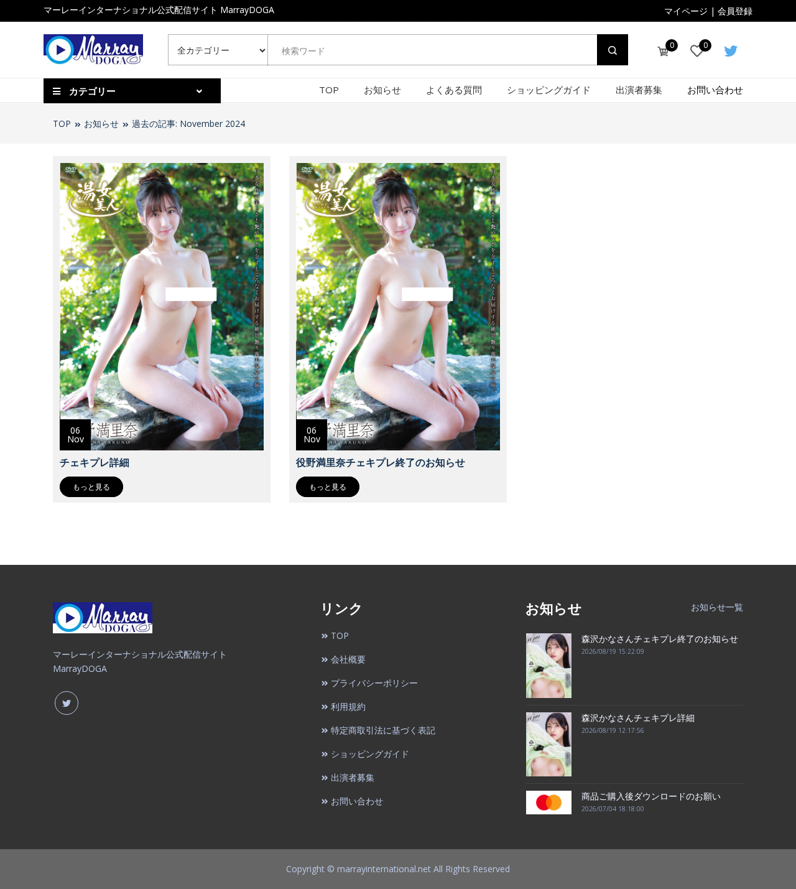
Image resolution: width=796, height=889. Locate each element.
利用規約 (348, 706)
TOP (329, 89)
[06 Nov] (162, 305)
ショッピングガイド (549, 89)
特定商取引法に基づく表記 (383, 730)
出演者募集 (639, 89)
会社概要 (348, 659)
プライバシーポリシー (374, 683)
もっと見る (91, 487)
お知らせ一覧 (717, 607)
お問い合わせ (715, 89)
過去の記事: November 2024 (188, 123)
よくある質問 (454, 89)
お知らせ (382, 89)
